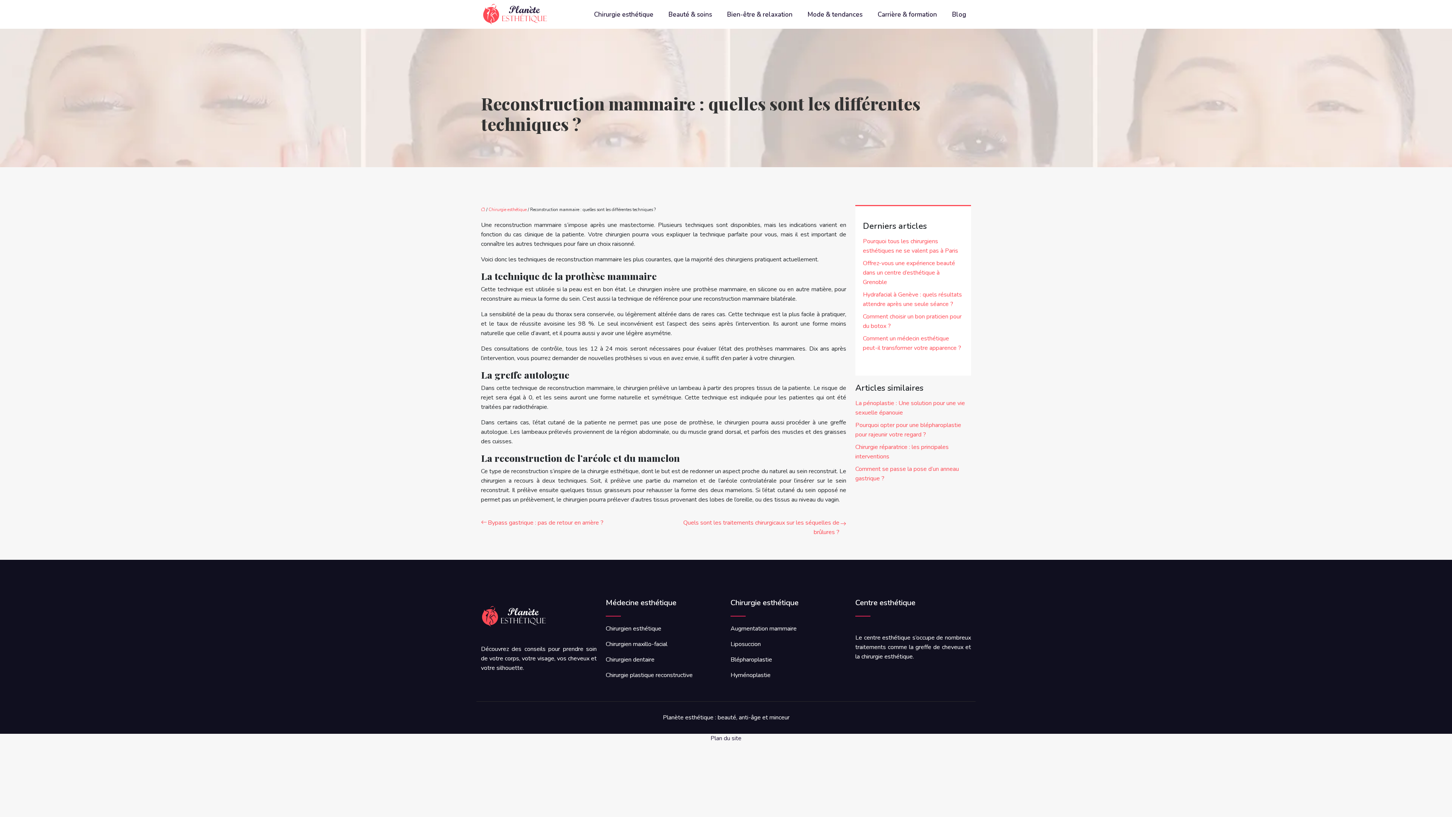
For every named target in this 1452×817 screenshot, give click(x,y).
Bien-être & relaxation (760, 14)
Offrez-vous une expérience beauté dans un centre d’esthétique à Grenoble (909, 272)
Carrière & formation (907, 14)
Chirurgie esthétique (623, 14)
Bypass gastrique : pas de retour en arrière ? (545, 523)
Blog (959, 14)
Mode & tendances (835, 14)
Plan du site (726, 738)
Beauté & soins (690, 14)
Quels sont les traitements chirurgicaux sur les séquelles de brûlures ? (761, 527)
